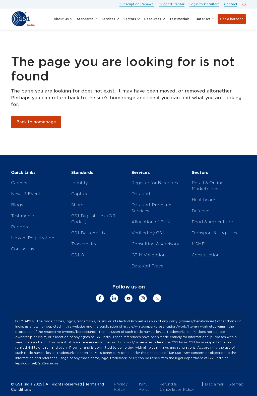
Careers (19, 182)
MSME (198, 244)
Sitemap (236, 384)
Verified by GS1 (148, 233)
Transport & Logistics (214, 233)
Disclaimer (214, 384)
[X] (157, 298)
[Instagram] (143, 298)
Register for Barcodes (155, 182)
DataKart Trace (147, 266)
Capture (80, 193)
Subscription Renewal (136, 4)
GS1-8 (77, 255)
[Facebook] (100, 298)
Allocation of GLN (151, 222)
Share (77, 205)
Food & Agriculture (212, 222)
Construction (206, 255)
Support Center (171, 4)
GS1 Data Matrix (88, 233)
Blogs (17, 205)
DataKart (141, 193)
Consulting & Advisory (155, 244)
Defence (200, 211)
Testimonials (24, 216)
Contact (230, 4)
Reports (19, 227)
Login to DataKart (204, 4)
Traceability (83, 244)
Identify (79, 182)
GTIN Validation (149, 255)
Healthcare (203, 199)
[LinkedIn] (114, 298)
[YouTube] (128, 298)
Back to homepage (36, 122)
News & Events (26, 193)
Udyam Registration (32, 238)
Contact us (22, 249)
